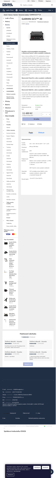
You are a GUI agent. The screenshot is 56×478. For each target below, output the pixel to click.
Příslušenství (9, 85)
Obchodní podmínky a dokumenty (36, 418)
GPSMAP (8, 30)
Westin (8, 122)
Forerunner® (9, 57)
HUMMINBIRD (10, 91)
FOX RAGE (9, 141)
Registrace (48, 1)
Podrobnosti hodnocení (43, 22)
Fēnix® (8, 54)
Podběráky (9, 223)
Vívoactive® (9, 63)
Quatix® (8, 68)
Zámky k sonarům (10, 94)
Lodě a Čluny (9, 18)
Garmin (8, 28)
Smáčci (8, 156)
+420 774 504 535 (17, 392)
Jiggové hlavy (9, 173)
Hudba (8, 80)
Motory (7, 21)
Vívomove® (9, 74)
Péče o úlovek (9, 220)
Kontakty (18, 418)
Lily (7, 66)
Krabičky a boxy (10, 206)
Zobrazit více (28, 364)
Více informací (16, 471)
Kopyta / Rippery (10, 136)
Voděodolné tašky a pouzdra (11, 210)
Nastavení (10, 474)
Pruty (7, 119)
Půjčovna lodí (26, 413)
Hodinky (8, 51)
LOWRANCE (9, 88)
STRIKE (8, 36)
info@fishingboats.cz (18, 389)
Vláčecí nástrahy (10, 130)
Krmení (8, 218)
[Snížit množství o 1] (43, 114)
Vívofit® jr (9, 71)
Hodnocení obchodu (28, 334)
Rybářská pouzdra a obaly (11, 214)
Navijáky (8, 124)
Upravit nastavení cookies (32, 426)
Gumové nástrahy (10, 133)
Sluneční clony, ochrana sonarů (10, 97)
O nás (4, 418)
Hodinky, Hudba (10, 49)
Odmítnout (37, 467)
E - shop (38, 413)
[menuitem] (10, 10)
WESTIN (8, 139)
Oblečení (8, 108)
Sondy (8, 46)
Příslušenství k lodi (10, 112)
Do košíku (36, 119)
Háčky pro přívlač (10, 181)
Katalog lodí (7, 1)
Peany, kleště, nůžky (11, 226)
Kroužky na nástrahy (11, 194)
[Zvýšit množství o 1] (50, 114)
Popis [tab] (31, 132)
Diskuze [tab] (41, 132)
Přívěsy (7, 101)
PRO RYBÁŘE (9, 116)
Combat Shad (9, 144)
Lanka (7, 197)
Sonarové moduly (10, 43)
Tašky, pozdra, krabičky (10, 203)
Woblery (8, 164)
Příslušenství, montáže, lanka (10, 190)
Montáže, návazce (10, 199)
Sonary (7, 25)
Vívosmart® (9, 77)
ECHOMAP (9, 33)
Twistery (8, 147)
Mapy (7, 83)
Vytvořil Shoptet (49, 426)
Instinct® (8, 60)
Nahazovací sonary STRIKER (11, 39)
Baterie (7, 105)
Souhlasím (45, 467)
